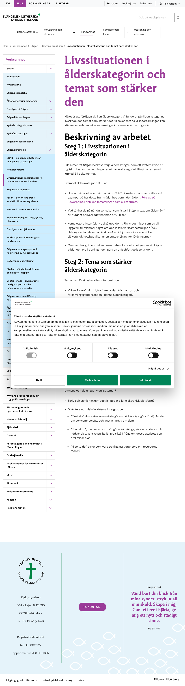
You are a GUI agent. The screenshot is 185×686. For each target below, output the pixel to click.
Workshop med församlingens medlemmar (23, 239)
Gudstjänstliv (15, 455)
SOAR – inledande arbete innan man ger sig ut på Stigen (24, 160)
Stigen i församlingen (18, 117)
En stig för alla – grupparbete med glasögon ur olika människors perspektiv (23, 284)
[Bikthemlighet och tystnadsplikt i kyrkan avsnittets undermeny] (50, 409)
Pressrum (112, 3)
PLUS (20, 3)
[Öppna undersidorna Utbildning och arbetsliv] (163, 32)
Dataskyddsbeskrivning (57, 680)
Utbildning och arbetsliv (142, 32)
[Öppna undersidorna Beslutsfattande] (37, 32)
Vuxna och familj (17, 419)
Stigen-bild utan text (18, 189)
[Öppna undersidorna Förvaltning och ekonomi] (74, 32)
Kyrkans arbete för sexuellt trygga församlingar (23, 397)
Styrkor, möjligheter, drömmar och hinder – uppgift (23, 271)
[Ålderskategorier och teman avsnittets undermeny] (50, 101)
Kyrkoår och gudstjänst (19, 125)
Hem (5, 46)
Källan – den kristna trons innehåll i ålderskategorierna (22, 199)
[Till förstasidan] (21, 17)
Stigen (34, 46)
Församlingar (39, 3)
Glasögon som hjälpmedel (21, 229)
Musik (10, 475)
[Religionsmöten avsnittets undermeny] (50, 508)
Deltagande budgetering (20, 261)
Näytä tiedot (156, 368)
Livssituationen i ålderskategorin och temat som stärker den (24, 179)
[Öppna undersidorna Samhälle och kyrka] (127, 32)
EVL (8, 3)
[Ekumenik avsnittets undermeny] (50, 484)
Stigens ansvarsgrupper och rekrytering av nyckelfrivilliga (22, 251)
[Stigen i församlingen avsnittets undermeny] (50, 117)
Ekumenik (13, 483)
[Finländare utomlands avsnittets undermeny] (50, 492)
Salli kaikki (145, 380)
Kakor (80, 680)
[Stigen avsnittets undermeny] (50, 69)
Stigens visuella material (20, 141)
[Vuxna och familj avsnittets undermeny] (50, 419)
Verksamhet (87, 32)
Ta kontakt (146, 3)
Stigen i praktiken (52, 46)
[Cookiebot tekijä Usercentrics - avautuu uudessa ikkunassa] (155, 303)
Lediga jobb (128, 3)
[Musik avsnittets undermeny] (50, 475)
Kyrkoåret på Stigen (17, 133)
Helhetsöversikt (15, 169)
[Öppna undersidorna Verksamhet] (96, 32)
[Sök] (178, 17)
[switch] (72, 355)
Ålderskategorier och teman (22, 101)
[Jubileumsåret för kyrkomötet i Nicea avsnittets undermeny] (50, 465)
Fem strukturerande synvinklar (23, 209)
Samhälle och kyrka (111, 32)
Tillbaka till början (166, 679)
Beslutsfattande (25, 32)
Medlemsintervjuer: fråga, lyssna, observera (25, 219)
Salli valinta (92, 380)
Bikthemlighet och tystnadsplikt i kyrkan (20, 409)
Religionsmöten (16, 508)
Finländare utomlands (20, 491)
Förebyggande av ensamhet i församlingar (24, 445)
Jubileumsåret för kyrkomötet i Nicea (25, 465)
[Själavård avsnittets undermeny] (50, 427)
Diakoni (11, 435)
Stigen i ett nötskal (17, 93)
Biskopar (62, 3)
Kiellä (39, 380)
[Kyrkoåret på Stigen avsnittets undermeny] (50, 134)
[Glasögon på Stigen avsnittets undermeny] (50, 109)
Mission (11, 499)
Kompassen (13, 76)
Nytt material (14, 84)
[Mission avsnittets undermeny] (50, 500)
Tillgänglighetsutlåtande (21, 680)
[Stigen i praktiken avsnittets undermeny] (50, 150)
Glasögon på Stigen (17, 109)
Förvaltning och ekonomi (53, 32)
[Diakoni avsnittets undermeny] (50, 436)
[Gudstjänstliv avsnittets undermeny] (50, 456)
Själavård (12, 427)
